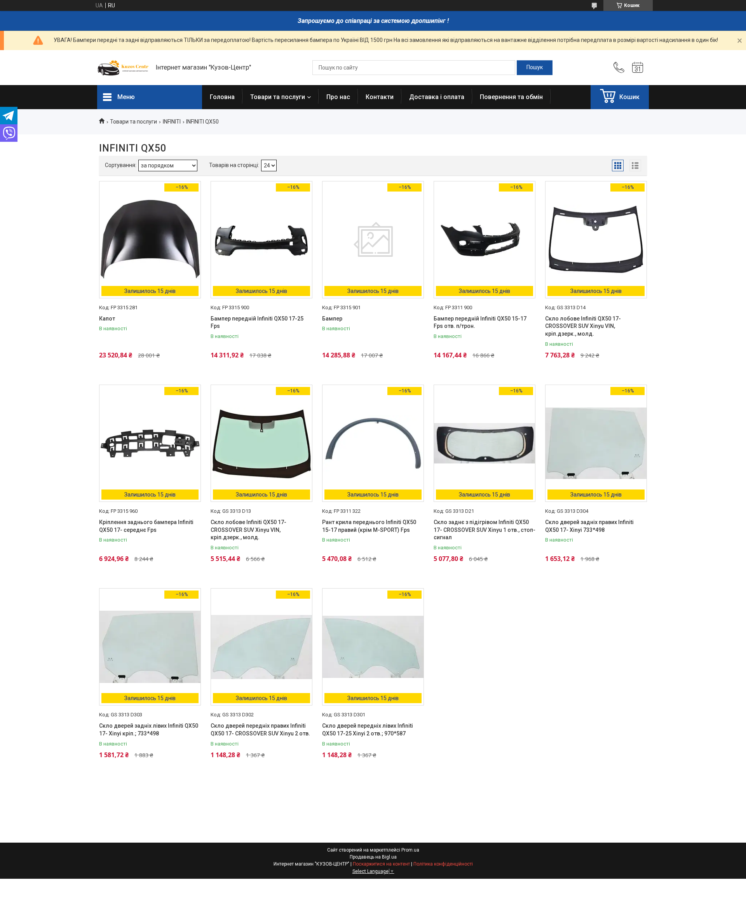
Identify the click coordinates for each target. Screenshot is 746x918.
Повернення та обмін (511, 97)
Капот (107, 318)
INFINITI (172, 121)
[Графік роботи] (637, 67)
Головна (222, 97)
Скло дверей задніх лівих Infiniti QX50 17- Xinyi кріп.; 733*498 (148, 730)
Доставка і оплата (436, 97)
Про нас (338, 97)
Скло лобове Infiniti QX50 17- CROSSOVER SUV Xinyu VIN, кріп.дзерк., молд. (583, 326)
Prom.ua (410, 850)
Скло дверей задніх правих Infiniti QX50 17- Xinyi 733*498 (589, 526)
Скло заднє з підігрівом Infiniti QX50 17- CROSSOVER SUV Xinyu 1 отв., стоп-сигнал (484, 529)
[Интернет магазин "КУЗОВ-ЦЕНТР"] (122, 67)
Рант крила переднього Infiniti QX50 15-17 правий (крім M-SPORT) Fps (369, 526)
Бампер (332, 318)
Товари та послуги (277, 97)
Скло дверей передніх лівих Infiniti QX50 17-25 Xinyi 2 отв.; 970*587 (367, 730)
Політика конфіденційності (443, 864)
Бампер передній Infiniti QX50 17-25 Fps (257, 322)
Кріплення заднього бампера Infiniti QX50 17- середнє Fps (146, 526)
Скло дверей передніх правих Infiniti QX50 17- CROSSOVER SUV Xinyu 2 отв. (260, 730)
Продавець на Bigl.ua (373, 857)
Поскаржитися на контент (381, 864)
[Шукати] (535, 67)
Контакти (380, 97)
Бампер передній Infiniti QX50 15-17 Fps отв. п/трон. (480, 322)
